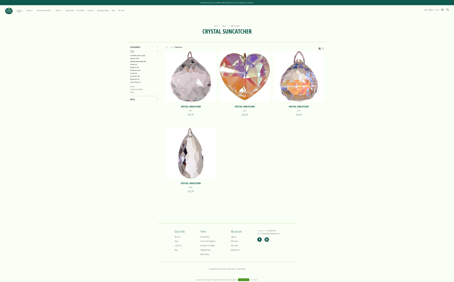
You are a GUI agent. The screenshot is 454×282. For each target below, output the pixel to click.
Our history (80, 10)
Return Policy (204, 254)
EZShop (243, 269)
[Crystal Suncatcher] (191, 76)
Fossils (133, 73)
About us (178, 236)
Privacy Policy (205, 236)
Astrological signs (103, 10)
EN (436, 10)
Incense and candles (43, 10)
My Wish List (235, 249)
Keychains (134, 79)
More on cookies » (254, 280)
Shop (176, 241)
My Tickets (234, 245)
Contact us (90, 10)
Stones (19, 10)
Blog (113, 10)
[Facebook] (259, 239)
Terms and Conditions (208, 241)
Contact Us (178, 245)
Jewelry (29, 10)
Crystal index (69, 10)
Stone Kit (134, 76)
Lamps (133, 64)
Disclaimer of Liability (207, 245)
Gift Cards (121, 10)
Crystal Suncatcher (235, 26)
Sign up (233, 236)
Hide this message (243, 280)
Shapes (134, 58)
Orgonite (134, 67)
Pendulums (135, 70)
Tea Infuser (135, 82)
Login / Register (429, 10)
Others (58, 10)
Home (216, 26)
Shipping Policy (205, 249)
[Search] (448, 10)
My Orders (235, 241)
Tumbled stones (137, 55)
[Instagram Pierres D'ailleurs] (266, 239)
